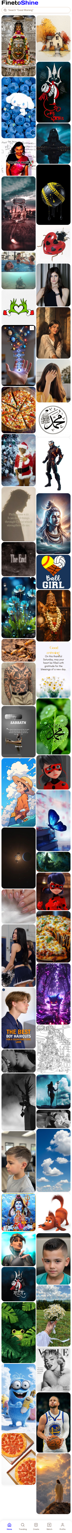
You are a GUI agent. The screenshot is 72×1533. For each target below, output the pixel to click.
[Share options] (31, 19)
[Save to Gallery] (31, 26)
